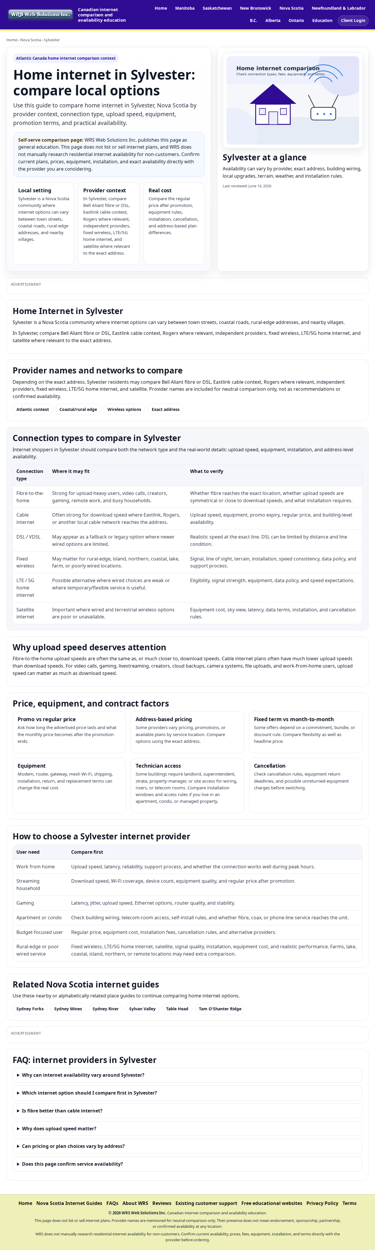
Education (322, 20)
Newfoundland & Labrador (339, 8)
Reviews (161, 1203)
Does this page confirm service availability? (72, 1164)
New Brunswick (255, 8)
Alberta (272, 20)
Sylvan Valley (142, 1008)
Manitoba (185, 8)
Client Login (353, 20)
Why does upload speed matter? (59, 1128)
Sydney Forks (30, 1008)
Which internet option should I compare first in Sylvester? (89, 1093)
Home (161, 8)
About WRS (135, 1203)
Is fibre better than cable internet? (62, 1110)
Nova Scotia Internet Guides (69, 1203)
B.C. (253, 20)
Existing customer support (206, 1203)
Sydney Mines (68, 1008)
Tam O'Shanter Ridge (220, 1008)
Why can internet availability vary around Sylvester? (83, 1075)
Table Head (177, 1008)
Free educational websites (271, 1203)
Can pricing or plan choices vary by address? (73, 1146)
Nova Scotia (291, 8)
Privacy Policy (322, 1203)
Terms (349, 1203)
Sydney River (106, 1008)
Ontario (296, 20)
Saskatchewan (217, 8)
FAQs (112, 1203)
